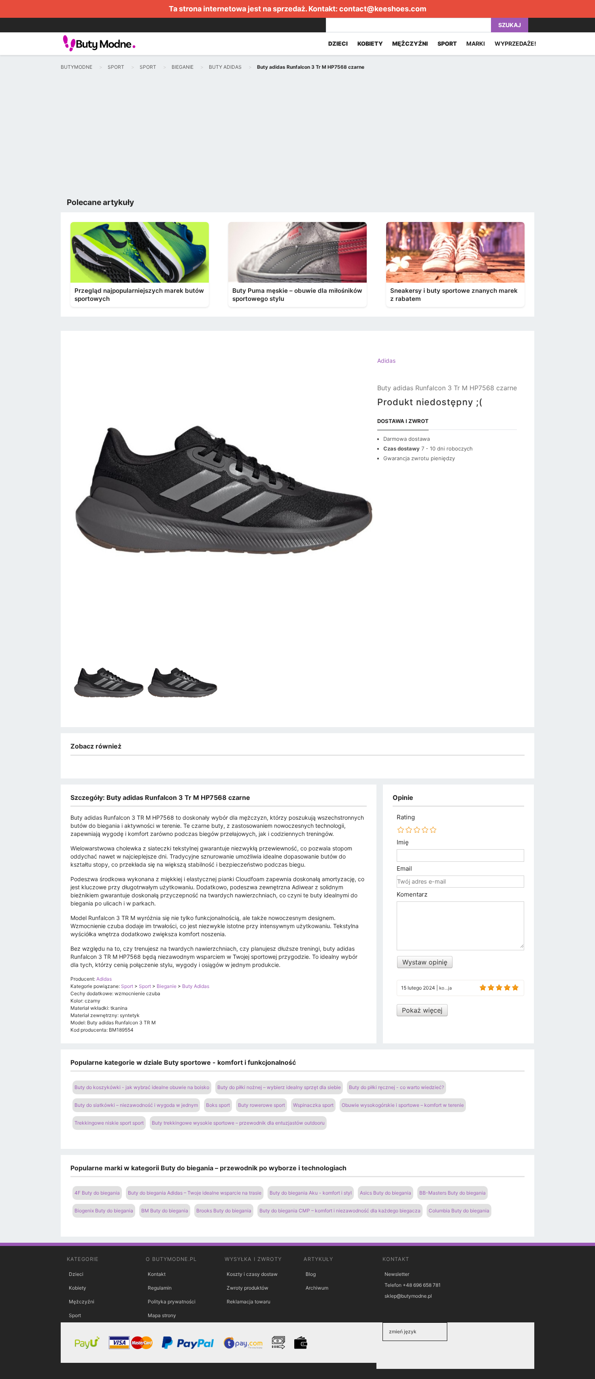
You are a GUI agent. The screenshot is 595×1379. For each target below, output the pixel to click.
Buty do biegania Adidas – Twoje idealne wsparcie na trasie (194, 1193)
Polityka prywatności (172, 1302)
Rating (406, 817)
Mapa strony (162, 1315)
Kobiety (77, 1288)
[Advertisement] (297, 135)
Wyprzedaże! (515, 43)
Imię (403, 842)
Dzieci (76, 1274)
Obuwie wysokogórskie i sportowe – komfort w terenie (403, 1105)
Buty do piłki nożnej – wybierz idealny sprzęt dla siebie (279, 1087)
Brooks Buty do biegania (223, 1211)
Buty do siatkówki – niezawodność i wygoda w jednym (136, 1105)
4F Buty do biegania (97, 1193)
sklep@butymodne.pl (408, 1296)
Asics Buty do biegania (385, 1193)
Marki (475, 43)
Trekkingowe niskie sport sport (109, 1123)
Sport (75, 1315)
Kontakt (157, 1274)
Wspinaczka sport (313, 1105)
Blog (311, 1274)
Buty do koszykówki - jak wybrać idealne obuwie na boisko (141, 1087)
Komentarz (412, 894)
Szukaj (509, 24)
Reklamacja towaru (248, 1302)
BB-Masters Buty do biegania (452, 1193)
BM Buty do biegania (164, 1211)
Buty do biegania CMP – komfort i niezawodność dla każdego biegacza (340, 1211)
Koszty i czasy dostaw (252, 1274)
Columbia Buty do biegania (459, 1211)
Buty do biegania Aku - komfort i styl (311, 1193)
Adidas (386, 360)
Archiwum (317, 1288)
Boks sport (218, 1105)
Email (404, 868)
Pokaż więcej (422, 1010)
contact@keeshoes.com (382, 8)
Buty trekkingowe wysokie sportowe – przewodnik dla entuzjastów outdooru (238, 1123)
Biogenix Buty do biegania (103, 1211)
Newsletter (397, 1274)
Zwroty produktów (247, 1288)
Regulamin (160, 1288)
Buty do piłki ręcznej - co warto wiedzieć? (396, 1087)
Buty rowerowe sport (261, 1105)
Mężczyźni (81, 1302)
